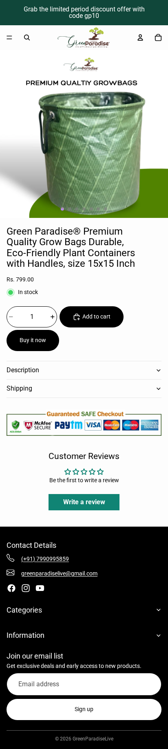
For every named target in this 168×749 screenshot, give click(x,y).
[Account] (140, 37)
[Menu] (9, 37)
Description (23, 370)
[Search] (27, 37)
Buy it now (33, 340)
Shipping (19, 388)
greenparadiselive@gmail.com (59, 573)
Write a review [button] (84, 502)
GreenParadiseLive (93, 739)
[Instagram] (26, 588)
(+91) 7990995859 (45, 559)
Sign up (84, 709)
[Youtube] (40, 588)
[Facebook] (11, 588)
